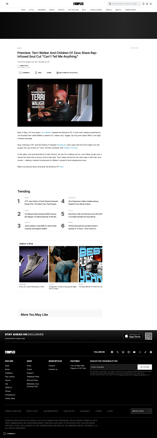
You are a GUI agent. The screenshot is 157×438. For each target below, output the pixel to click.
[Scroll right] (100, 264)
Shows (8, 391)
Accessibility (85, 411)
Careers (52, 366)
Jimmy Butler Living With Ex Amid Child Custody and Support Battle (40, 227)
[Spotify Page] (151, 352)
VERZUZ (109, 10)
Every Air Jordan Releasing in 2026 (31, 287)
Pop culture (10, 377)
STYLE (31, 10)
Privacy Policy (124, 375)
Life (6, 384)
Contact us (53, 369)
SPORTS (61, 10)
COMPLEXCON (130, 10)
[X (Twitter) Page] (118, 352)
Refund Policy (32, 380)
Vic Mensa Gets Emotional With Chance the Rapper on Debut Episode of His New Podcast (41, 215)
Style (70, 210)
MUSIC (52, 10)
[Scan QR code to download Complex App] (148, 336)
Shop (29, 366)
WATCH (118, 10)
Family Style (10, 398)
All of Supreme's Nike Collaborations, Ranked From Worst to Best (83, 202)
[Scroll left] (19, 264)
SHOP (23, 10)
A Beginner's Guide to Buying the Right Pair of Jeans (62, 288)
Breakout (61, 145)
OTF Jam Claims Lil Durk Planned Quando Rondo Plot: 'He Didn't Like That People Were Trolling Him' (41, 202)
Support (30, 373)
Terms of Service (139, 375)
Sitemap (98, 411)
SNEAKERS (42, 10)
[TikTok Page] (145, 352)
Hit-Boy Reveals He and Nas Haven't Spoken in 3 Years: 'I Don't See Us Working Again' (83, 227)
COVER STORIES (96, 10)
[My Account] (147, 3)
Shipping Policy (33, 377)
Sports (27, 222)
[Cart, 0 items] (150, 3)
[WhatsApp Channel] (123, 352)
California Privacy (50, 411)
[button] (141, 411)
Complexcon (10, 395)
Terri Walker (46, 132)
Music (19, 48)
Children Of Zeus (71, 148)
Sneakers (71, 198)
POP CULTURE (73, 10)
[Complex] (78, 3)
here (61, 167)
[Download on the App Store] (132, 336)
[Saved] (143, 3)
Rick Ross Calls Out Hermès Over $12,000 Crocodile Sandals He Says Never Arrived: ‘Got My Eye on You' (85, 215)
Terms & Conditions (13, 411)
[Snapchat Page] (140, 352)
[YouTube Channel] (134, 352)
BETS (84, 10)
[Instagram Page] (129, 352)
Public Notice (69, 411)
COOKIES (110, 411)
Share (49, 72)
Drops (29, 369)
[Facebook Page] (112, 352)
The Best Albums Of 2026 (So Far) (91, 287)
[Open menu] (7, 4)
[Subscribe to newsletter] (145, 367)
